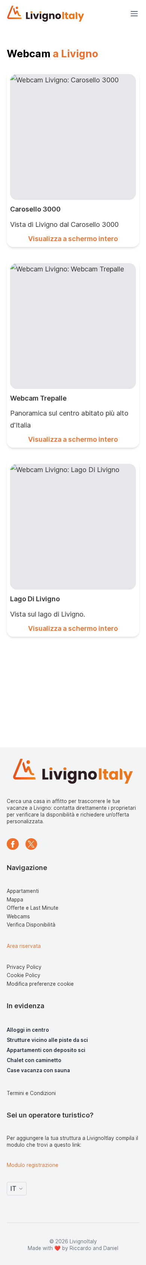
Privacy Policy (24, 967)
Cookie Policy (23, 975)
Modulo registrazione (32, 1165)
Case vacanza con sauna (38, 1070)
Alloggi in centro (28, 1030)
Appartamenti (23, 891)
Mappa (15, 900)
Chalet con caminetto (34, 1060)
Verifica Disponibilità (31, 925)
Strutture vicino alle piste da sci (47, 1040)
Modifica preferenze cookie (40, 984)
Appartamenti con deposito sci (46, 1050)
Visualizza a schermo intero (73, 239)
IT (13, 1188)
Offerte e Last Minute (32, 908)
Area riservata (24, 946)
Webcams (18, 916)
